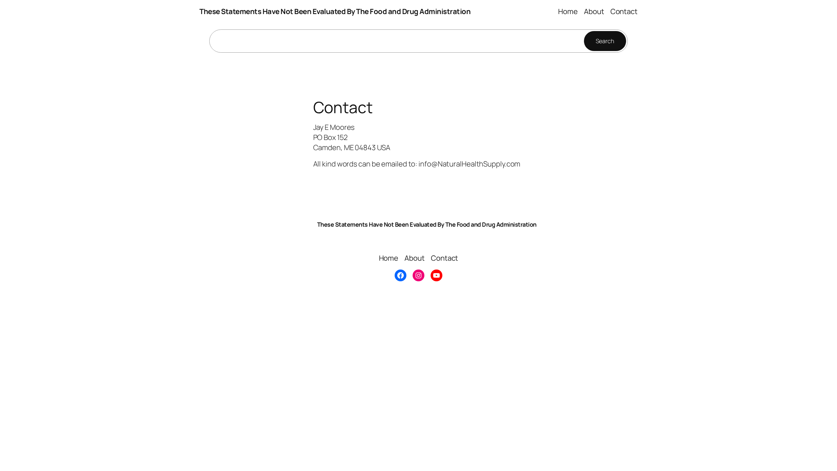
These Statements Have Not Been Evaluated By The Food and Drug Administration (334, 11)
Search (605, 41)
